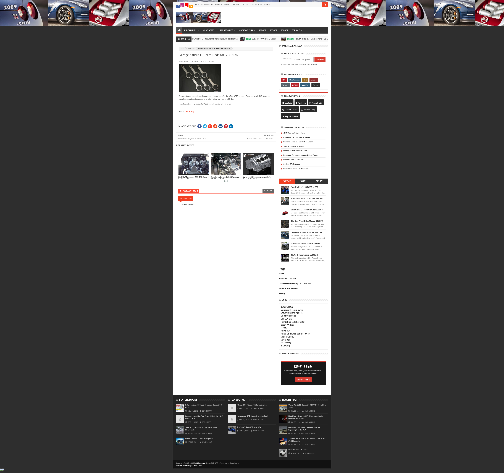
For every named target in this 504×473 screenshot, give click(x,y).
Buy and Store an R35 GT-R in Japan (298, 142)
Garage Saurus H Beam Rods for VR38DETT (210, 55)
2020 (316, 39)
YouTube (288, 103)
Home (197, 5)
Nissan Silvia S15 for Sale (293, 160)
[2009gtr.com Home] (179, 30)
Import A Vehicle (287, 325)
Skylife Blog (285, 340)
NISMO (295, 85)
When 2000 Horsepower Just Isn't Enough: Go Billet (224, 178)
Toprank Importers (183, 466)
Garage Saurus (200, 61)
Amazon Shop (309, 110)
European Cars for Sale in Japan (296, 137)
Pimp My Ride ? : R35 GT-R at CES (304, 187)
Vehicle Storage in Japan (293, 146)
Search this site (286, 58)
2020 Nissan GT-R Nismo (298, 450)
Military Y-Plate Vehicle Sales (295, 151)
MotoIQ (284, 328)
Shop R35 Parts (303, 379)
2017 (223, 39)
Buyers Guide (190, 30)
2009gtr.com (200, 463)
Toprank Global (291, 110)
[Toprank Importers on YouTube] (186, 5)
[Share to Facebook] (181, 173)
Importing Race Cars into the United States (300, 155)
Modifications (246, 30)
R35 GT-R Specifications (288, 288)
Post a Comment (187, 205)
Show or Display (287, 337)
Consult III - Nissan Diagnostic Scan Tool (295, 283)
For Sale (296, 30)
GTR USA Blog (286, 319)
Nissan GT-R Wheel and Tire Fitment (305, 244)
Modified (305, 85)
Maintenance (226, 30)
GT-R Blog (190, 111)
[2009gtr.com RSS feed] (191, 6)
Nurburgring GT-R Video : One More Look (252, 416)
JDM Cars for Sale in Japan (294, 133)
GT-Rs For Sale (207, 5)
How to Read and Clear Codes (292, 322)
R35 (283, 80)
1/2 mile (266, 39)
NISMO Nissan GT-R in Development (199, 439)
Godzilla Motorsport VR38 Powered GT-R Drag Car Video (192, 178)
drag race (202, 155)
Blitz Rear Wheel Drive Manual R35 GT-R (307, 221)
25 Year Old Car (287, 307)
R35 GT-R (245, 5)
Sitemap (267, 5)
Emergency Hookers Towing (292, 310)
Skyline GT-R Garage (291, 164)
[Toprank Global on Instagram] (182, 5)
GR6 (305, 80)
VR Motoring (286, 343)
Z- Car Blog (285, 346)
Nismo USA (285, 331)
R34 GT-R (236, 5)
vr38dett (191, 48)
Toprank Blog (256, 5)
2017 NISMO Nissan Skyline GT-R (241, 39)
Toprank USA (317, 103)
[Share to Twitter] (183, 173)
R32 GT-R (218, 5)
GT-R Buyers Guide (288, 316)
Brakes (313, 80)
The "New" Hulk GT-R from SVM (249, 427)
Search (320, 60)
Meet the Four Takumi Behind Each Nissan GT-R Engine (257, 178)
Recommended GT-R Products (295, 169)
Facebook (302, 103)
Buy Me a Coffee (291, 117)
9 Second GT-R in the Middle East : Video (252, 405)
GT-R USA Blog (196, 466)
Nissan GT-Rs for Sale (287, 278)
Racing (316, 85)
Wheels (285, 85)
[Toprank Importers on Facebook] (178, 6)
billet (236, 155)
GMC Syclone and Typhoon (292, 313)
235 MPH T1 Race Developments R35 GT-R (288, 39)
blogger (268, 191)
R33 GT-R (227, 5)
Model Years (208, 30)
